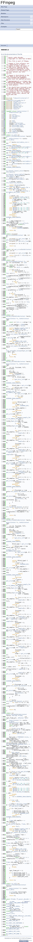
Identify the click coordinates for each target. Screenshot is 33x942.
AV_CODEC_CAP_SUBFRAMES (14, 923)
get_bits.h (17, 105)
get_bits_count (22, 803)
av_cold (14, 135)
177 (3, 360)
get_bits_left (11, 240)
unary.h (16, 108)
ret (13, 726)
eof (13, 120)
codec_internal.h (19, 103)
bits (18, 322)
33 (3, 112)
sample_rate (18, 178)
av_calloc (23, 223)
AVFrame (14, 715)
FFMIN (23, 324)
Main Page (4, 7)
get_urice (9, 235)
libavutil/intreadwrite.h (16, 100)
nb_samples (16, 116)
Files (2, 23)
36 (3, 116)
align (14, 118)
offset (14, 117)
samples (14, 131)
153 (3, 315)
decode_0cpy (10, 316)
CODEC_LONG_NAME (14, 902)
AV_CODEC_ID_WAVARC (12, 908)
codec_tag (23, 197)
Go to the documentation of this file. (11, 54)
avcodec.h (17, 101)
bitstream (19, 123)
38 (3, 118)
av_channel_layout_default (15, 174)
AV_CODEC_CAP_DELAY (12, 925)
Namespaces (4, 16)
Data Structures (5, 20)
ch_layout (10, 172)
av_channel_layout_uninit (15, 170)
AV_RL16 (14, 161)
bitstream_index (17, 126)
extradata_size (22, 142)
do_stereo (9, 261)
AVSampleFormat (15, 927)
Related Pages (5, 10)
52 (3, 135)
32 (3, 111)
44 (3, 125)
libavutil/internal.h (21, 98)
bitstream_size (17, 125)
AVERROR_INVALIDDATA (13, 145)
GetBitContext (14, 112)
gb (20, 112)
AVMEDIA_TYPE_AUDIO (12, 906)
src (24, 838)
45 (3, 126)
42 (3, 123)
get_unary (22, 238)
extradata (26, 147)
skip (13, 122)
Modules (3, 13)
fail (17, 774)
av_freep (12, 892)
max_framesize (20, 124)
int (25, 255)
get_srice (17, 249)
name (12, 901)
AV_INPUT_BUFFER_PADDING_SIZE (16, 744)
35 (3, 114)
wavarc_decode (11, 714)
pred (13, 129)
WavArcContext (22, 111)
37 (3, 117)
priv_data (10, 139)
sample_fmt (24, 187)
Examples (4, 26)
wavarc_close (10, 885)
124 (3, 260)
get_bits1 (9, 496)
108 (3, 234)
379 (3, 713)
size (18, 728)
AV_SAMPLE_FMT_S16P (12, 192)
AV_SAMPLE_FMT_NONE (12, 933)
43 (3, 124)
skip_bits (12, 775)
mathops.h (17, 107)
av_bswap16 (18, 350)
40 (3, 120)
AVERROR (19, 228)
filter (14, 130)
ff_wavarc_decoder (23, 899)
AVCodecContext (20, 136)
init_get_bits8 (22, 771)
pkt (26, 718)
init (11, 912)
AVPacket (21, 718)
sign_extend (10, 350)
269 (3, 519)
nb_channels (18, 182)
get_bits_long (23, 241)
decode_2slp (10, 520)
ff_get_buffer (11, 824)
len (25, 262)
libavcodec (3, 45)
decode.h (17, 104)
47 (3, 129)
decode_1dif (10, 361)
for (16, 842)
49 (3, 131)
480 (3, 883)
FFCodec (13, 899)
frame (20, 715)
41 (3, 122)
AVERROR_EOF (24, 405)
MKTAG (13, 148)
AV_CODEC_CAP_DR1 (12, 920)
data (17, 752)
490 (3, 899)
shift (14, 114)
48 (3, 130)
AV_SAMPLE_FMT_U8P (12, 188)
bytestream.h (18, 106)
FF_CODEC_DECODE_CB (12, 916)
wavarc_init (10, 136)
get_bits (11, 337)
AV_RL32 (14, 147)
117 (3, 249)
